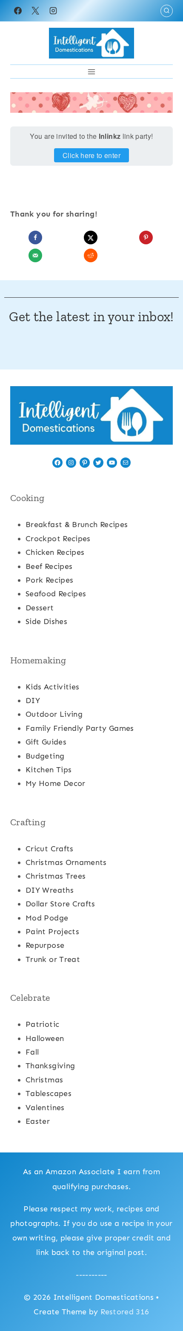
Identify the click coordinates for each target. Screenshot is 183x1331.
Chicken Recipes (55, 552)
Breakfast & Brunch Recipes (77, 524)
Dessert (40, 608)
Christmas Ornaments (66, 862)
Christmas (44, 1080)
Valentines (45, 1107)
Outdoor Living (54, 714)
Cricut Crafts (50, 848)
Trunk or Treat (53, 959)
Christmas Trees (56, 876)
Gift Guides (46, 742)
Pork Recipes (49, 580)
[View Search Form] (166, 11)
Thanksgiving (50, 1065)
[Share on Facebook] (36, 237)
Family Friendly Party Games (80, 728)
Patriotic (42, 1024)
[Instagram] (53, 10)
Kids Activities (52, 687)
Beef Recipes (49, 566)
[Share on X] (91, 237)
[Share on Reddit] (91, 255)
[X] (35, 10)
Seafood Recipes (56, 593)
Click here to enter (91, 155)
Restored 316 (124, 1311)
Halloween (45, 1038)
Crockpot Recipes (58, 538)
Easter (38, 1121)
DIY (33, 700)
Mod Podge (47, 918)
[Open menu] (92, 71)
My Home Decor (56, 783)
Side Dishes (46, 621)
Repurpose (45, 945)
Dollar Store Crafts (60, 904)
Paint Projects (52, 931)
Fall (32, 1052)
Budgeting (45, 756)
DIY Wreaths (50, 890)
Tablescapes (48, 1093)
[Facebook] (18, 10)
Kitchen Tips (48, 769)
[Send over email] (36, 255)
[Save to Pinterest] (147, 237)
